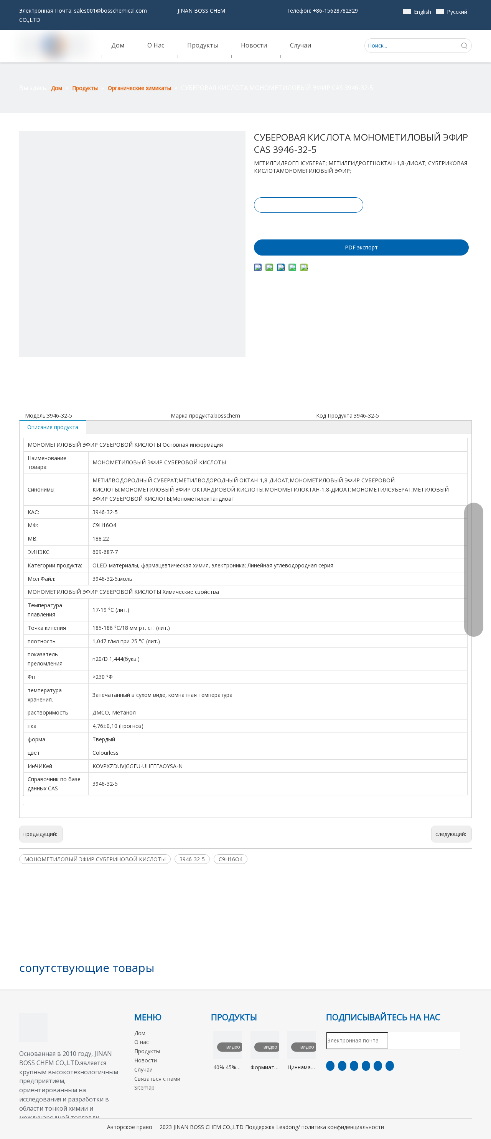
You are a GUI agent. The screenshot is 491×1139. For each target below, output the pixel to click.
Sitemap (144, 1087)
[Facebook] (330, 1066)
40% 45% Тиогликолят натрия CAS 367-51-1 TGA (227, 1068)
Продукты (147, 1051)
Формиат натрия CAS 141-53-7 (262, 1068)
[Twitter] (354, 1066)
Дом (139, 1033)
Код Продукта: (335, 415)
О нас (141, 1042)
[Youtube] (366, 1066)
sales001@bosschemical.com (110, 10)
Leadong (287, 1127)
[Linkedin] (342, 1066)
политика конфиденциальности (343, 1127)
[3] (33, 1027)
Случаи (143, 1069)
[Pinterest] (390, 1066)
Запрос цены (308, 205)
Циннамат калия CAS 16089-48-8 (301, 1068)
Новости (145, 1060)
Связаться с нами (157, 1078)
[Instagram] (378, 1066)
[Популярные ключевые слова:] (464, 45)
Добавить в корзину (308, 224)
